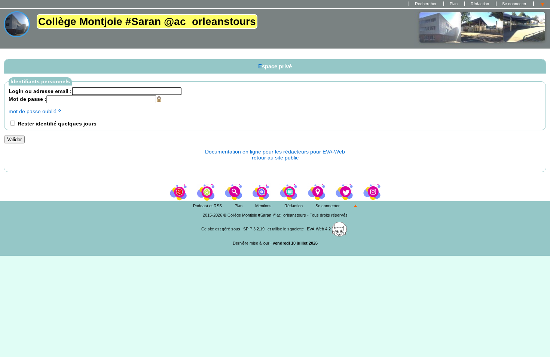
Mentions (263, 206)
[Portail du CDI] (179, 191)
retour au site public (275, 158)
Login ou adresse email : (40, 91)
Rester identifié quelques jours (57, 124)
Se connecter (514, 3)
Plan (454, 3)
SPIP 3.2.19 (254, 229)
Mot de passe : (27, 99)
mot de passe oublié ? (35, 111)
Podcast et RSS (207, 206)
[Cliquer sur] (206, 191)
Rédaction (480, 3)
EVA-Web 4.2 (319, 229)
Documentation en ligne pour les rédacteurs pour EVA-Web (275, 152)
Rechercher (426, 3)
